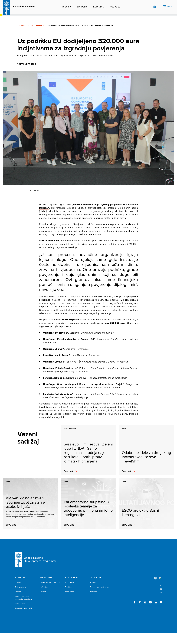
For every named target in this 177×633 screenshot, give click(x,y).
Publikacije (69, 587)
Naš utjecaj (99, 7)
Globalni (154, 7)
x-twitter (140, 602)
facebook (134, 602)
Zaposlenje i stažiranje (99, 587)
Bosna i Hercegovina (24, 6)
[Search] (160, 587)
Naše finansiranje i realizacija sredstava (23, 597)
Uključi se (115, 7)
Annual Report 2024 (23, 608)
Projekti (43, 591)
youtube (145, 602)
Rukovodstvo (20, 587)
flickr (161, 602)
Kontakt (93, 582)
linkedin (155, 602)
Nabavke (93, 591)
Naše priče (69, 591)
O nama (18, 582)
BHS (168, 7)
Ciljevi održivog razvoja (49, 582)
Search (159, 7)
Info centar (69, 582)
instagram (150, 602)
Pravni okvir (20, 603)
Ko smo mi (66, 7)
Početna (22, 26)
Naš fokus (44, 587)
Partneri (18, 591)
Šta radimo (82, 7)
